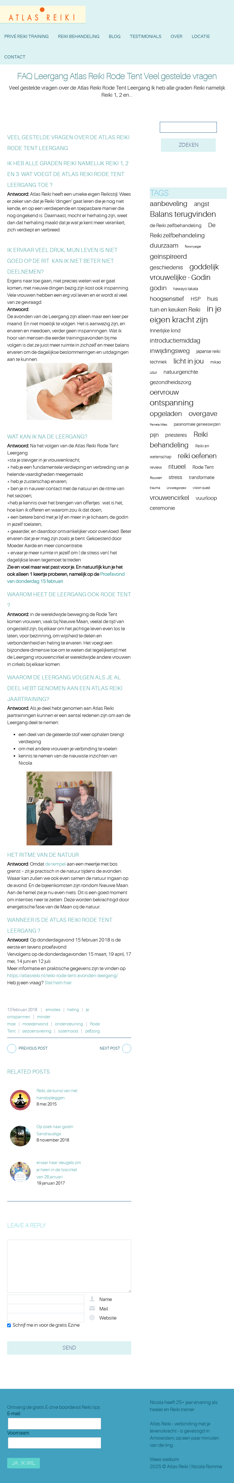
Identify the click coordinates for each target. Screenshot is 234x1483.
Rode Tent (203, 467)
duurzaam (164, 245)
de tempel (56, 864)
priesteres (176, 435)
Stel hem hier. (58, 982)
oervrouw (164, 392)
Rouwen (156, 478)
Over (176, 36)
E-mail (13, 1413)
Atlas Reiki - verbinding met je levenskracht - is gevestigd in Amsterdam (180, 1431)
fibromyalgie (193, 246)
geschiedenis (166, 267)
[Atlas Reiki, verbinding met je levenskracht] (43, 7)
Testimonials (145, 36)
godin (158, 288)
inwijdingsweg (170, 350)
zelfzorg (92, 1031)
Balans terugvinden (183, 214)
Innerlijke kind (165, 331)
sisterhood (68, 1031)
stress (175, 477)
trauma (155, 488)
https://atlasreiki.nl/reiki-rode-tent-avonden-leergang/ (62, 975)
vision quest (201, 488)
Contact (14, 57)
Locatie (201, 36)
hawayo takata (185, 289)
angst (201, 203)
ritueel (177, 466)
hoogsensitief (167, 298)
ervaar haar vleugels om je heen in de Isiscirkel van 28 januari (59, 1169)
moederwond (35, 1024)
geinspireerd (168, 256)
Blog (114, 36)
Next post (110, 1048)
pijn (154, 435)
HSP (196, 299)
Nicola (157, 1402)
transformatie (202, 477)
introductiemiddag (175, 340)
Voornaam (18, 1433)
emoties (53, 1009)
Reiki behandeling (78, 36)
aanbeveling (168, 203)
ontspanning (171, 402)
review (156, 467)
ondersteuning (69, 1024)
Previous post (33, 1048)
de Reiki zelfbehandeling (175, 225)
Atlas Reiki (177, 1466)
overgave (203, 413)
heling (73, 1009)
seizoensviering (36, 1031)
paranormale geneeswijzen (197, 424)
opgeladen (166, 414)
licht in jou (189, 361)
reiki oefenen (197, 456)
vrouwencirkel (169, 498)
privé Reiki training (26, 36)
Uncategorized (176, 488)
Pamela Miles (158, 425)
